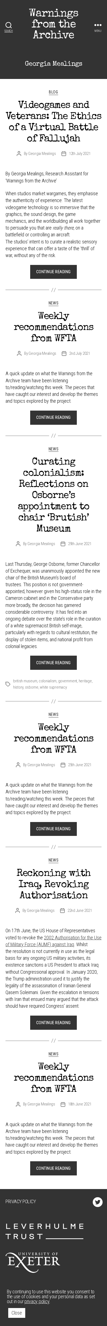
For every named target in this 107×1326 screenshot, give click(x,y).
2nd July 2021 (79, 353)
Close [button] (17, 1313)
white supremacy (53, 687)
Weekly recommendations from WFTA (54, 328)
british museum (25, 681)
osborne (31, 687)
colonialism (48, 681)
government (67, 681)
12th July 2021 (79, 153)
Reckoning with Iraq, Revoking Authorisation (53, 885)
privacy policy (36, 1301)
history (18, 687)
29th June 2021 (79, 543)
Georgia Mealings (42, 153)
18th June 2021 (79, 1104)
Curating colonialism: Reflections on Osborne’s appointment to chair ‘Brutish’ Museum (53, 496)
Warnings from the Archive (53, 25)
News (53, 303)
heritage (85, 681)
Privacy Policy (20, 1201)
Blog (53, 92)
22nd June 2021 (79, 910)
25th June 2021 (79, 764)
